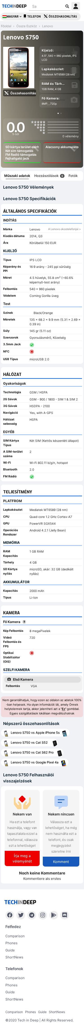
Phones (11, 943)
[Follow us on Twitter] (20, 915)
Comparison (15, 936)
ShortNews (14, 957)
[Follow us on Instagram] (42, 915)
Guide (10, 950)
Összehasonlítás (63, 16)
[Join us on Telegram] (31, 915)
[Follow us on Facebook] (9, 915)
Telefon (34, 16)
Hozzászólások (48, 176)
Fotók (73, 176)
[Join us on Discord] (64, 915)
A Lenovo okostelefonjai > (64, 229)
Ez (63, 709)
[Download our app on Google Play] (53, 915)
